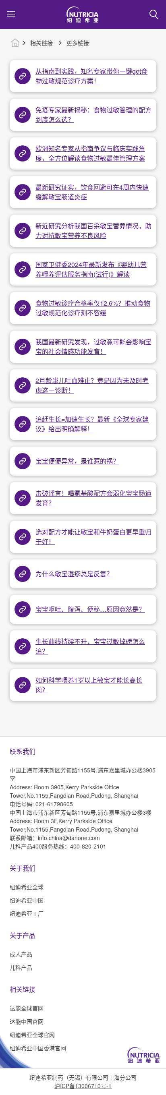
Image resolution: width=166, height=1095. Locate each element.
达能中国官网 (27, 1021)
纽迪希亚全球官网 (32, 1035)
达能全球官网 (27, 1008)
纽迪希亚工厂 (27, 913)
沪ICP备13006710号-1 (83, 1086)
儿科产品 (21, 967)
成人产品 (21, 954)
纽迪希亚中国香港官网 (38, 1048)
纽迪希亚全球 (27, 887)
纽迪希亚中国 (27, 900)
